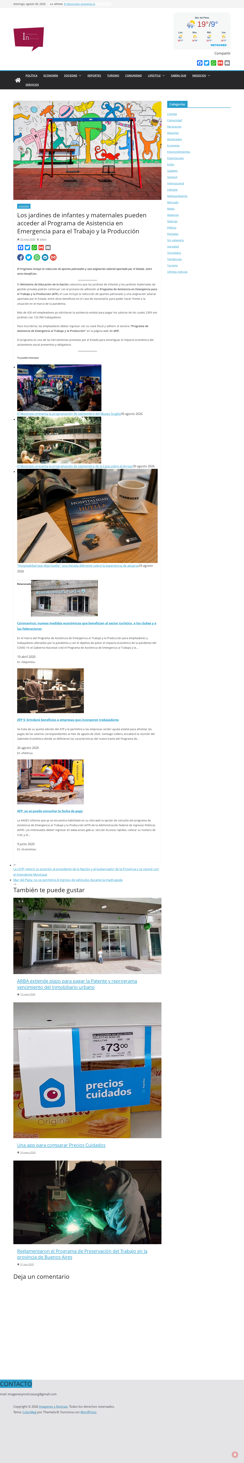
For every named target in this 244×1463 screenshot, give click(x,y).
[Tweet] (28, 257)
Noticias (172, 221)
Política (31, 75)
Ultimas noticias (177, 272)
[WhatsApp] (213, 63)
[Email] (227, 63)
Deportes (94, 75)
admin (43, 239)
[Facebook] (199, 63)
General (172, 177)
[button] (79, 75)
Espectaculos (175, 158)
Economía (50, 75)
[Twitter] (206, 63)
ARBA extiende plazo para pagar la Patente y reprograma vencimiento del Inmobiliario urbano (77, 984)
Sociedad (70, 75)
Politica (171, 227)
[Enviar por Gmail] (53, 257)
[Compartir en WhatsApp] (37, 257)
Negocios (199, 75)
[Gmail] (220, 63)
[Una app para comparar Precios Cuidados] (87, 1005)
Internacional (175, 183)
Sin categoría (175, 240)
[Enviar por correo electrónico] (45, 257)
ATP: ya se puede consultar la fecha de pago (50, 811)
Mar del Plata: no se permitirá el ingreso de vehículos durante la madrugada (68, 880)
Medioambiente (177, 196)
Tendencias (174, 259)
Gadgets (172, 171)
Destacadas (174, 139)
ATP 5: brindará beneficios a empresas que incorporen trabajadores (68, 720)
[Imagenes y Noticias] (17, 80)
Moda (170, 208)
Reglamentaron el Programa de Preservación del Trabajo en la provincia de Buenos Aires (82, 1254)
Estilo (170, 164)
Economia (24, 206)
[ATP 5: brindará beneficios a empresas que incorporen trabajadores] (50, 671)
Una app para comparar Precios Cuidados (61, 1145)
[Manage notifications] (235, 1455)
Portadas (172, 234)
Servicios (32, 84)
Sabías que (178, 75)
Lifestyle (154, 75)
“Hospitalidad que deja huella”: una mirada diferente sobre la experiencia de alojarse (78, 566)
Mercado (172, 202)
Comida (172, 114)
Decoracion (174, 126)
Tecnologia (174, 253)
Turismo (113, 75)
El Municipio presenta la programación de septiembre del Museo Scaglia (69, 414)
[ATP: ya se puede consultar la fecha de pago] (50, 762)
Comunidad (133, 75)
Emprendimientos (178, 152)
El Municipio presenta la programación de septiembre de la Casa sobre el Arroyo (75, 466)
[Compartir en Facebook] (20, 257)
